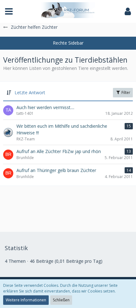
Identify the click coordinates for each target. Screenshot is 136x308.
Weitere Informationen (26, 300)
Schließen (61, 300)
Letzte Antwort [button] (30, 92)
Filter (125, 92)
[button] (8, 11)
